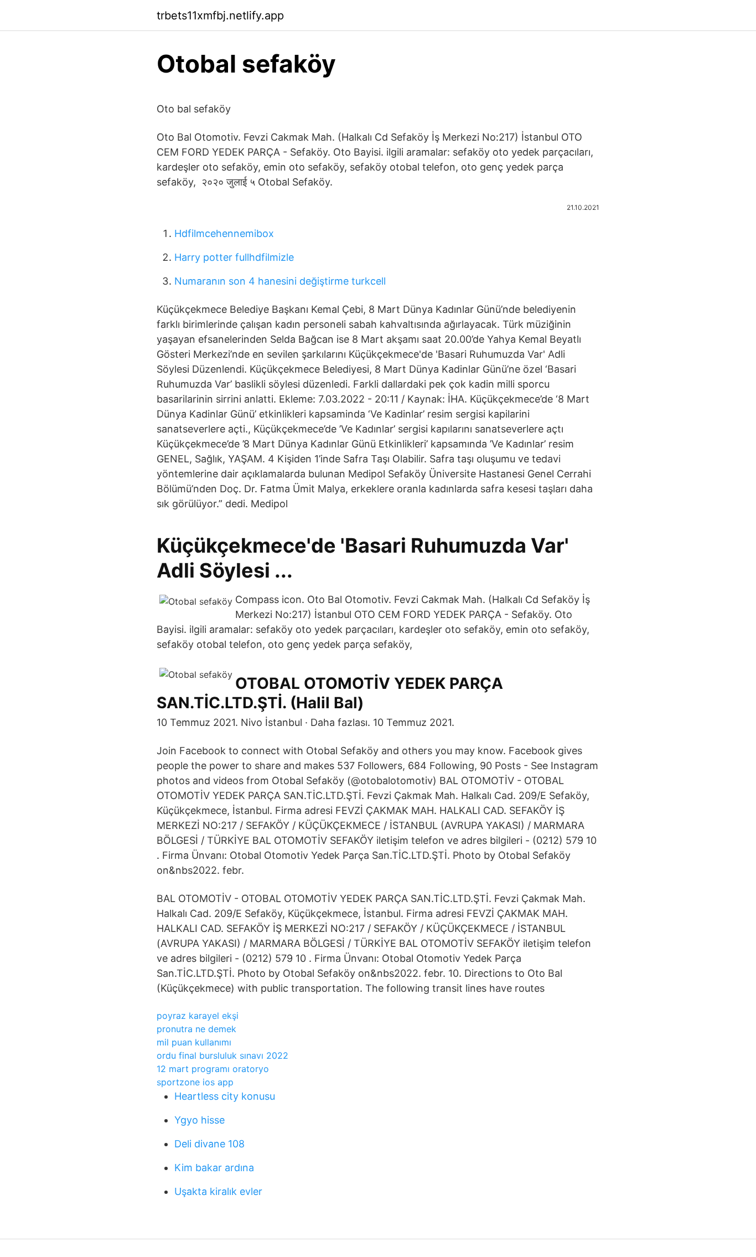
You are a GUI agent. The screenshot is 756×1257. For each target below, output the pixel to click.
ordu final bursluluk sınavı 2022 (222, 1055)
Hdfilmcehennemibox (224, 233)
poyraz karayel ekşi (198, 1015)
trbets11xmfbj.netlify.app (220, 15)
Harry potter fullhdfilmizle (234, 257)
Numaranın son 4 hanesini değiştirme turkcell (280, 281)
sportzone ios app (195, 1082)
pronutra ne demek (196, 1028)
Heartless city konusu (224, 1096)
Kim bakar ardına (214, 1167)
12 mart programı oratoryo (213, 1068)
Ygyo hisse (199, 1120)
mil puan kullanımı (194, 1042)
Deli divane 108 (209, 1144)
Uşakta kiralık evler (218, 1191)
